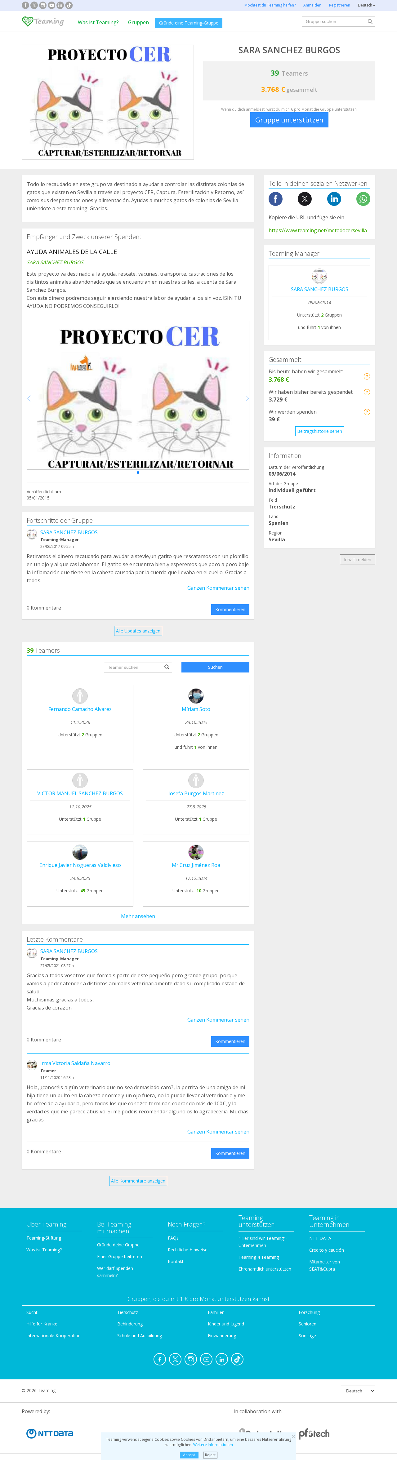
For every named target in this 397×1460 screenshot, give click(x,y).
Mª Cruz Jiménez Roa (196, 865)
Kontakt (176, 1261)
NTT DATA (320, 1238)
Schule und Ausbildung (139, 1335)
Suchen (215, 667)
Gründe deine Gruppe (118, 1245)
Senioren (307, 1324)
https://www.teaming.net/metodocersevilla (318, 230)
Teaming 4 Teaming (259, 1257)
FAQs (173, 1238)
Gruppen (138, 22)
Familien (216, 1312)
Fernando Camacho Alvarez (80, 709)
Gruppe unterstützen (289, 119)
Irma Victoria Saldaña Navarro (75, 1063)
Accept (189, 1455)
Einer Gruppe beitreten (119, 1256)
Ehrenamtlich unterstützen (265, 1269)
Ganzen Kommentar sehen (218, 587)
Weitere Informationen (213, 1444)
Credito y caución (326, 1250)
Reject (210, 1455)
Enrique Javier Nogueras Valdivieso (80, 865)
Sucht (32, 1312)
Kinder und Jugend (226, 1324)
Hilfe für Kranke (41, 1324)
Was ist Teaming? (98, 22)
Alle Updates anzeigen (138, 631)
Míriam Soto (196, 709)
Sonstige (307, 1335)
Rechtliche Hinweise (187, 1250)
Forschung (309, 1312)
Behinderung (130, 1324)
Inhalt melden (357, 559)
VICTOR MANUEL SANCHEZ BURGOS (80, 793)
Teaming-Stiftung (43, 1238)
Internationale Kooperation (53, 1335)
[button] (138, 472)
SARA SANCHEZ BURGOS (69, 532)
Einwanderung (222, 1335)
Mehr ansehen (138, 916)
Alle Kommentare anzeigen (138, 1181)
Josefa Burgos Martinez (196, 793)
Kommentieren (230, 609)
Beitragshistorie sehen (319, 431)
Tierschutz (127, 1312)
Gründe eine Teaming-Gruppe (188, 23)
